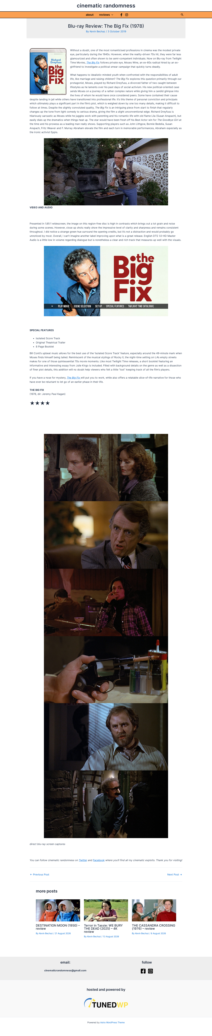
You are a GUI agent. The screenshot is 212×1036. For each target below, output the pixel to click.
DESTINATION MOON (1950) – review (58, 927)
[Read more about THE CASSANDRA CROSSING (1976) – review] (154, 910)
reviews (104, 14)
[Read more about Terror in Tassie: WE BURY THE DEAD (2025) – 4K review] (106, 910)
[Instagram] (126, 14)
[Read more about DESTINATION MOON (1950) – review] (58, 910)
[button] (111, 15)
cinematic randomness (106, 5)
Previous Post (39, 874)
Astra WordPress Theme (112, 1022)
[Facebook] (121, 14)
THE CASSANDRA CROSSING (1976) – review (153, 927)
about (90, 14)
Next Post (174, 874)
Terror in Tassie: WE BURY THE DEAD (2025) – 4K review (103, 929)
